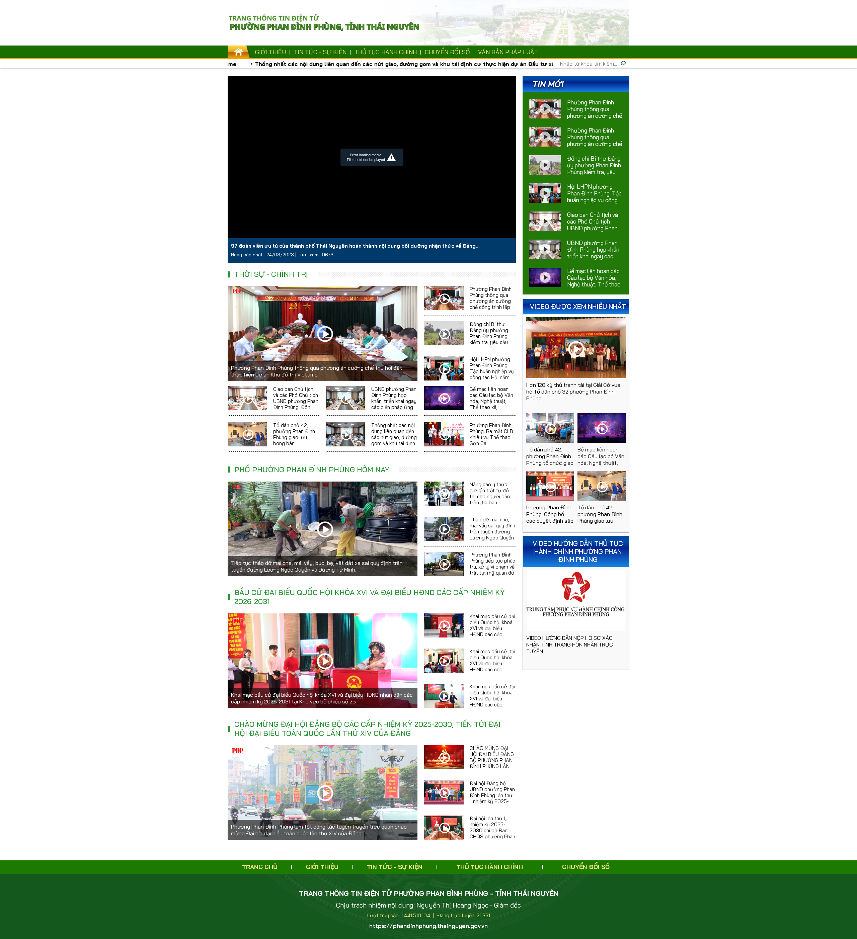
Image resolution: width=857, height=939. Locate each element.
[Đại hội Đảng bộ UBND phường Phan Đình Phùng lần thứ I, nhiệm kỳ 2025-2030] (444, 792)
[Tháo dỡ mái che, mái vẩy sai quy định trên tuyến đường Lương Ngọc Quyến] (444, 529)
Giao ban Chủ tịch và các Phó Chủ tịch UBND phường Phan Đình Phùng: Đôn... (592, 224)
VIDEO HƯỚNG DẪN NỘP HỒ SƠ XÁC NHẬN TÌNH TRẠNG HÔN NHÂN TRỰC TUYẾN (569, 644)
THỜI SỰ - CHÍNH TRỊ (271, 274)
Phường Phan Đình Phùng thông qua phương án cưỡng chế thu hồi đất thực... (594, 112)
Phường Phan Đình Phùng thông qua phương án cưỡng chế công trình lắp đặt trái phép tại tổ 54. (491, 304)
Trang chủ (260, 867)
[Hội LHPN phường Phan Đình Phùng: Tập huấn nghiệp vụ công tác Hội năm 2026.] (444, 368)
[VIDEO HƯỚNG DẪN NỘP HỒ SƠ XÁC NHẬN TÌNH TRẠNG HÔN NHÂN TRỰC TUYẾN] (576, 600)
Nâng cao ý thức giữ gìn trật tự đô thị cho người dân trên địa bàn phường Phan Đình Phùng (491, 499)
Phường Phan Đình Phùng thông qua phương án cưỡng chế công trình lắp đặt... (594, 140)
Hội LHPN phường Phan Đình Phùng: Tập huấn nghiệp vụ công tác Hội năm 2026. (492, 371)
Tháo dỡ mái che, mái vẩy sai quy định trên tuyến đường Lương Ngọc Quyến (492, 528)
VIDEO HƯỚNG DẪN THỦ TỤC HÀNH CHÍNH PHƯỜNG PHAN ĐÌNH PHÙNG (578, 551)
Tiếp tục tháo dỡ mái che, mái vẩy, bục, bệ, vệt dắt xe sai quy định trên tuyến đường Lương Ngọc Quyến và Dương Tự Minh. (317, 566)
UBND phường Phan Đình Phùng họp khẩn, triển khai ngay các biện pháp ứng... (594, 252)
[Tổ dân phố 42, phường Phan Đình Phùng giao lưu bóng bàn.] (247, 434)
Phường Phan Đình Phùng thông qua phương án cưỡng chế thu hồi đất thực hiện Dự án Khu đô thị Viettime (316, 371)
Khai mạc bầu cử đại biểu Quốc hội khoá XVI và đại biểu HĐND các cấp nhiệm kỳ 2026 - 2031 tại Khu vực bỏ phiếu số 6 (492, 634)
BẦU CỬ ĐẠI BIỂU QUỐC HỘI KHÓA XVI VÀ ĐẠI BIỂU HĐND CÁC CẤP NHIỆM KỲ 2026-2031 (369, 597)
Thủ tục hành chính (386, 52)
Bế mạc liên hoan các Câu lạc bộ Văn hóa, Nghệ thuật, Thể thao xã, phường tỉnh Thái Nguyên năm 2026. (491, 404)
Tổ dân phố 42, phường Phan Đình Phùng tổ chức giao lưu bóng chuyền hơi (549, 463)
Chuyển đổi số (447, 52)
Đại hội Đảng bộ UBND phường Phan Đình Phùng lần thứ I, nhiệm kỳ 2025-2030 (492, 795)
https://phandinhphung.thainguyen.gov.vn (428, 926)
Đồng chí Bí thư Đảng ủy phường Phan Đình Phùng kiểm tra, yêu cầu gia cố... (594, 168)
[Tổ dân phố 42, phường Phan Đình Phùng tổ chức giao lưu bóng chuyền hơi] (550, 428)
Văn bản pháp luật (508, 52)
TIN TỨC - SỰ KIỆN (320, 52)
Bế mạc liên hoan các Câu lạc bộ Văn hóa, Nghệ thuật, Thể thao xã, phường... (594, 280)
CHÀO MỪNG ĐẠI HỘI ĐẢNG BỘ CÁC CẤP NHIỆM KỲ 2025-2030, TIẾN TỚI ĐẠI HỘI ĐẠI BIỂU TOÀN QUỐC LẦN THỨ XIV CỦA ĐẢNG (367, 728)
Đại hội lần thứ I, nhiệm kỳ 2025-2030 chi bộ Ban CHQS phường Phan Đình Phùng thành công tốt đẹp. (492, 833)
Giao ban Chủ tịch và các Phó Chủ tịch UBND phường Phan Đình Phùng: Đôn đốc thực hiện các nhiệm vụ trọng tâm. (295, 404)
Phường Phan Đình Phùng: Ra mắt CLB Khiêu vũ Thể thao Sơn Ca (491, 434)
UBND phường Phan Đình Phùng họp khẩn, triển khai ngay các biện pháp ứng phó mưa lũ (393, 401)
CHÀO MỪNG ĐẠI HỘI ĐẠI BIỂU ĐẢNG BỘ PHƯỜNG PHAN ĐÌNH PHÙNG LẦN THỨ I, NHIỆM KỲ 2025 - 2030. (492, 763)
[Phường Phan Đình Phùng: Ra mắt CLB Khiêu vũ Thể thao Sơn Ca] (444, 434)
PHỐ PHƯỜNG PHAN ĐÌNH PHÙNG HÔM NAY (311, 469)
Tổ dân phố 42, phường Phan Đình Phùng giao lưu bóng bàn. (294, 434)
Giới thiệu (270, 52)
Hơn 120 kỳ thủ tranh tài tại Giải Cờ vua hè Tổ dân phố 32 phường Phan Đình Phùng (573, 391)
